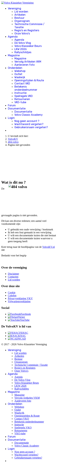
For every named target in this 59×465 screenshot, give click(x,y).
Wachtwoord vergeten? (28, 124)
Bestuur (19, 17)
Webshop (19, 71)
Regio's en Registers (26, 30)
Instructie (20, 92)
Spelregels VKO (23, 96)
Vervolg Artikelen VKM (27, 61)
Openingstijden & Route (29, 80)
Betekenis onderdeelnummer (25, 88)
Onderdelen (15, 67)
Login (11, 117)
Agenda (13, 36)
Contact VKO (22, 83)
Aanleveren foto (24, 64)
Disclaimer (13, 273)
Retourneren (22, 99)
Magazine (14, 55)
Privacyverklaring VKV (20, 298)
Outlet (18, 74)
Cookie (11, 292)
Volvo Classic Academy (28, 114)
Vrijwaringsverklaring (19, 301)
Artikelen (20, 14)
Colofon (12, 295)
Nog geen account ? (26, 121)
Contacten (13, 276)
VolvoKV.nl (48, 246)
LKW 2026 (20, 49)
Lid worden (21, 11)
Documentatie (17, 108)
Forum (12, 105)
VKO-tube (20, 102)
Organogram (22, 21)
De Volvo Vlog (22, 42)
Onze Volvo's (22, 33)
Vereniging (14, 8)
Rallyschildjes (22, 52)
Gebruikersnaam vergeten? (31, 127)
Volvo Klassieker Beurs (28, 46)
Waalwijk (19, 77)
